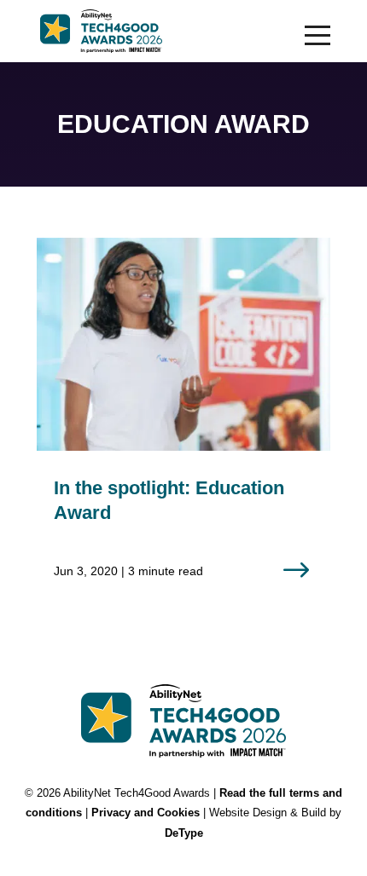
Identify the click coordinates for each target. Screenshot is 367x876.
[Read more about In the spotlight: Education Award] (183, 423)
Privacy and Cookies (145, 812)
